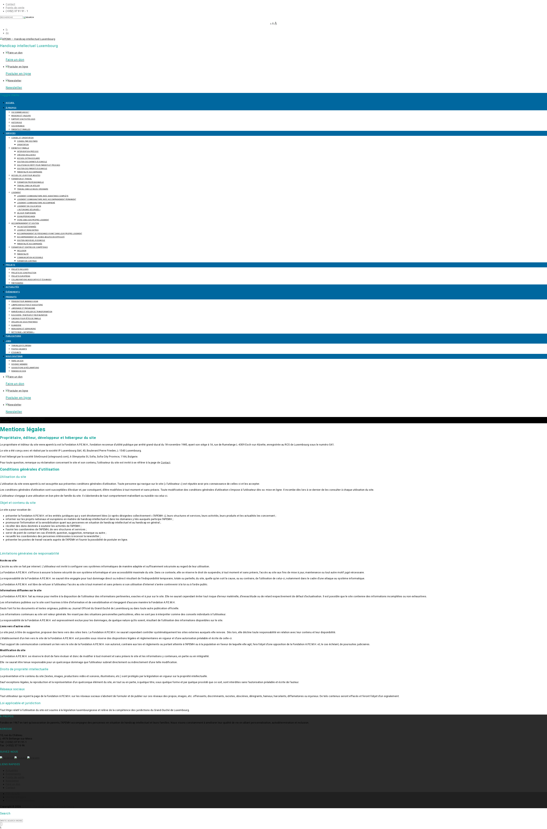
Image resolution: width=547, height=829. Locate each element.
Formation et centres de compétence (29, 247)
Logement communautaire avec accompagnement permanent (46, 199)
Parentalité (23, 254)
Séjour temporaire (26, 213)
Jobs (8, 341)
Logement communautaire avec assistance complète (43, 196)
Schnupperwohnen (26, 216)
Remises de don (18, 371)
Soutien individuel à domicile (31, 240)
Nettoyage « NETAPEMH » (22, 332)
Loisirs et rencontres (28, 230)
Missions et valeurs (21, 116)
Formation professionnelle (30, 182)
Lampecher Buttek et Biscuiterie (27, 305)
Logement (16, 193)
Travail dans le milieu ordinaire (32, 189)
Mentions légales (16, 797)
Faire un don (17, 361)
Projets (10, 265)
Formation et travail (21, 179)
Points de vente (15, 7)
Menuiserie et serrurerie (23, 329)
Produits (11, 297)
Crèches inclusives (26, 155)
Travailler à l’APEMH (21, 346)
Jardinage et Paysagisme (23, 308)
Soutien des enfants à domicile (32, 162)
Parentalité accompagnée (29, 172)
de (7, 32)
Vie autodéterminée (26, 227)
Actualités (12, 287)
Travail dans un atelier (28, 186)
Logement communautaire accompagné (36, 203)
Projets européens (20, 276)
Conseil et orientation (22, 138)
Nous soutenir (14, 356)
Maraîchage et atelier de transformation (31, 312)
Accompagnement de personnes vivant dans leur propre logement (49, 234)
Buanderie (16, 325)
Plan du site (13, 793)
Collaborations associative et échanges (31, 280)
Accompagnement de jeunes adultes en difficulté (41, 237)
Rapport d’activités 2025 (23, 119)
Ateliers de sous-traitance (24, 322)
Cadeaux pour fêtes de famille (26, 319)
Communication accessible (30, 258)
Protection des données (20, 800)
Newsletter (12, 780)
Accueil (10, 103)
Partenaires (17, 283)
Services (10, 133)
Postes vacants (19, 349)
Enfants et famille (20, 148)
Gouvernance (18, 126)
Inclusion (21, 251)
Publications (13, 336)
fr (7, 29)
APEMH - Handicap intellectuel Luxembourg (48, 806)
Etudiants (16, 352)
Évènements (13, 292)
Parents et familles (20, 129)
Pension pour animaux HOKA (24, 301)
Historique (16, 123)
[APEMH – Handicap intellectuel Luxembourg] (27, 38)
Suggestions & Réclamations (25, 368)
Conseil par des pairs (27, 141)
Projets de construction (23, 273)
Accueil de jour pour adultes (25, 175)
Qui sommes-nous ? (20, 112)
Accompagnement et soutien (25, 223)
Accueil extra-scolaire (28, 158)
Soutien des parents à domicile (32, 169)
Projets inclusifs (19, 269)
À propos (11, 108)
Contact (10, 4)
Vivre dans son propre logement (33, 220)
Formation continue (27, 261)
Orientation (23, 145)
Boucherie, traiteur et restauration (29, 315)
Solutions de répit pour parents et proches (38, 165)
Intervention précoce (27, 151)
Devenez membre (19, 364)
